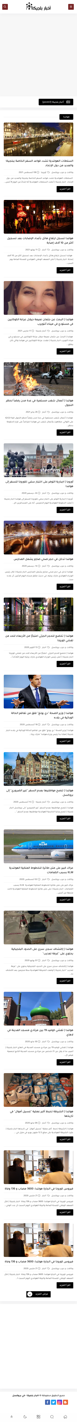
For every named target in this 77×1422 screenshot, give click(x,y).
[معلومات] (38, 1407)
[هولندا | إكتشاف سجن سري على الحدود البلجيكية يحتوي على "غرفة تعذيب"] (38, 927)
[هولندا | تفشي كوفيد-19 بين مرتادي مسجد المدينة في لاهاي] (38, 1009)
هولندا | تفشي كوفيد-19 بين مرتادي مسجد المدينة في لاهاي (40, 1033)
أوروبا (44, 172)
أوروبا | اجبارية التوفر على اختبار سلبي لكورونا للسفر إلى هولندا (39, 484)
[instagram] (59, 1402)
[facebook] (47, 1402)
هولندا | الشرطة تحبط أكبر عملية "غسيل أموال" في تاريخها (41, 1114)
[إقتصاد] (5, 1402)
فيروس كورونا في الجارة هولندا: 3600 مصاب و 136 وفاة (39, 1189)
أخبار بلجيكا (41, 331)
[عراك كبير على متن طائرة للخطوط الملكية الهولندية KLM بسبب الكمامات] (38, 846)
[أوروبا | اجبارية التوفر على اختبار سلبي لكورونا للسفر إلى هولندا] (38, 460)
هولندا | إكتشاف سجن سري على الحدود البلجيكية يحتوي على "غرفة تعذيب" (42, 951)
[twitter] (53, 1402)
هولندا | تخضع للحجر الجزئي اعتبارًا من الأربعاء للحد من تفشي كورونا (39, 638)
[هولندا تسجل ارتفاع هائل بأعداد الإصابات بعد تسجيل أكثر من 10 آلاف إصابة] (38, 217)
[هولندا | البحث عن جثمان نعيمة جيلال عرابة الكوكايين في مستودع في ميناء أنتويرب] (38, 298)
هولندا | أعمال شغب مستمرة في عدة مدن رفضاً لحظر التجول (39, 403)
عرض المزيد (41, 1294)
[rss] (71, 1402)
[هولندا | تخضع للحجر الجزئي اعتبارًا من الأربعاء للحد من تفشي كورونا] (38, 614)
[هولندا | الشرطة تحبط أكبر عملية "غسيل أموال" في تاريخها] (38, 1090)
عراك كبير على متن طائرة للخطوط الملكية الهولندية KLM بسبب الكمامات (41, 870)
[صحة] (11, 1402)
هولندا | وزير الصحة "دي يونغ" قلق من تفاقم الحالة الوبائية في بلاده (42, 716)
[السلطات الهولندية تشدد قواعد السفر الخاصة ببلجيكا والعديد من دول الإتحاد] (38, 139)
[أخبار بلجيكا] (41, 1402)
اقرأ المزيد (64, 189)
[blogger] (65, 1402)
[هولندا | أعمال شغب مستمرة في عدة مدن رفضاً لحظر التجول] (38, 379)
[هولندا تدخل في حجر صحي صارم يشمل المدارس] (38, 537)
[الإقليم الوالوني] (23, 1402)
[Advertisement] (38, 55)
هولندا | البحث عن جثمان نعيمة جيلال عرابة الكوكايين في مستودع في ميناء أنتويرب (40, 322)
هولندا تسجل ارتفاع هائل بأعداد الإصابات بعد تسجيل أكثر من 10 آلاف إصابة (40, 241)
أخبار (44, 250)
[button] (65, 1417)
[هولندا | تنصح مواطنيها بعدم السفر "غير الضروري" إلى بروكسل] (38, 769)
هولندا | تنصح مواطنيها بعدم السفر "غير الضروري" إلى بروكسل (39, 793)
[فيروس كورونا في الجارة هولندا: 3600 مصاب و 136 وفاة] (38, 1167)
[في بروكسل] (35, 1402)
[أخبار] (17, 1402)
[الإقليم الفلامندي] (29, 1402)
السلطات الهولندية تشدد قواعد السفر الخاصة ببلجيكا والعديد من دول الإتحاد (39, 163)
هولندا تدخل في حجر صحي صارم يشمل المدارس (43, 559)
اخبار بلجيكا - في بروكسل (25, 1396)
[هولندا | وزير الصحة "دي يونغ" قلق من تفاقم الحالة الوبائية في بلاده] (38, 691)
